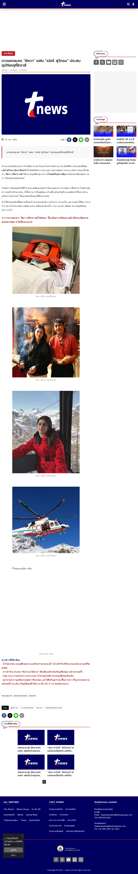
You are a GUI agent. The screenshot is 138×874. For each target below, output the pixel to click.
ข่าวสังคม (13, 70)
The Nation (9, 809)
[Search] (129, 4)
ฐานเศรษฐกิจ (34, 820)
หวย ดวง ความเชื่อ (57, 820)
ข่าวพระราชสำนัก (56, 809)
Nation (20, 814)
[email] (86, 139)
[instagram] (121, 62)
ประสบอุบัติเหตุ (27, 707)
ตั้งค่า (13, 855)
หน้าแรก (5, 70)
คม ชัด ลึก (36, 809)
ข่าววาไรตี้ (72, 820)
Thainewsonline (11, 820)
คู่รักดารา (14, 707)
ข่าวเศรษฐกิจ (69, 825)
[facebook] (69, 139)
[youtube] (108, 62)
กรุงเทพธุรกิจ (9, 814)
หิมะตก (39, 707)
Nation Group (23, 809)
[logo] (64, 4)
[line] (81, 139)
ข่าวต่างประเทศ (55, 825)
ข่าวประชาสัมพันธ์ (56, 831)
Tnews (24, 820)
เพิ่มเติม (7, 844)
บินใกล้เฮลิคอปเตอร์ (53, 707)
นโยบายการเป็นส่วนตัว (75, 831)
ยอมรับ (13, 850)
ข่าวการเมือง (70, 809)
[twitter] (75, 139)
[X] (102, 62)
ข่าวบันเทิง (64, 814)
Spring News (31, 814)
